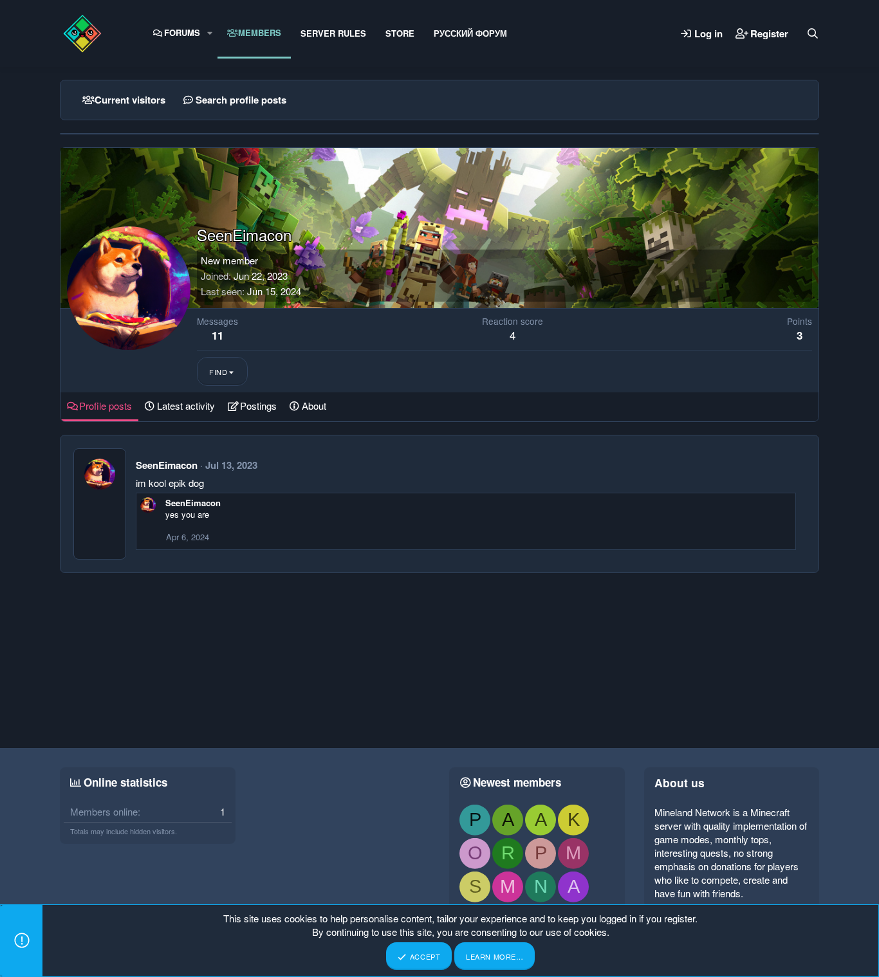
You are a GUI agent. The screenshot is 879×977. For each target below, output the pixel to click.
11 (217, 335)
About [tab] (314, 405)
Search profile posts (241, 100)
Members (259, 32)
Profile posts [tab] (105, 405)
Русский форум (470, 33)
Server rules (333, 33)
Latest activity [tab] (186, 405)
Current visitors (130, 100)
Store (399, 33)
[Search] (813, 33)
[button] (209, 32)
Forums (182, 32)
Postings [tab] (258, 405)
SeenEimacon (167, 465)
